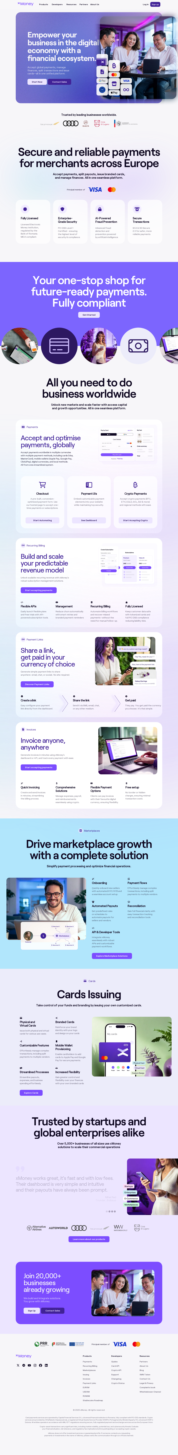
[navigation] (26, 4)
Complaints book (147, 1387)
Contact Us (145, 1379)
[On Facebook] (40, 1365)
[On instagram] (35, 1365)
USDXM (86, 1392)
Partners (144, 1361)
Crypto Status (118, 1383)
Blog (142, 1370)
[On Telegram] (23, 1365)
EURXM (86, 1387)
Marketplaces (89, 1370)
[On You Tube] (29, 1365)
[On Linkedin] (46, 1365)
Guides (114, 1361)
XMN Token (145, 1374)
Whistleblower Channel (150, 1392)
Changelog (116, 1379)
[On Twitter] (18, 1365)
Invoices (86, 1379)
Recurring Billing (90, 1366)
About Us (144, 1366)
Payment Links (89, 1383)
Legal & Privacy (146, 1383)
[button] (107, 1211)
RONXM (86, 1396)
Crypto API (116, 1370)
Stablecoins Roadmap (93, 1400)
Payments (87, 1361)
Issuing (86, 1374)
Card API (115, 1366)
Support (115, 1374)
